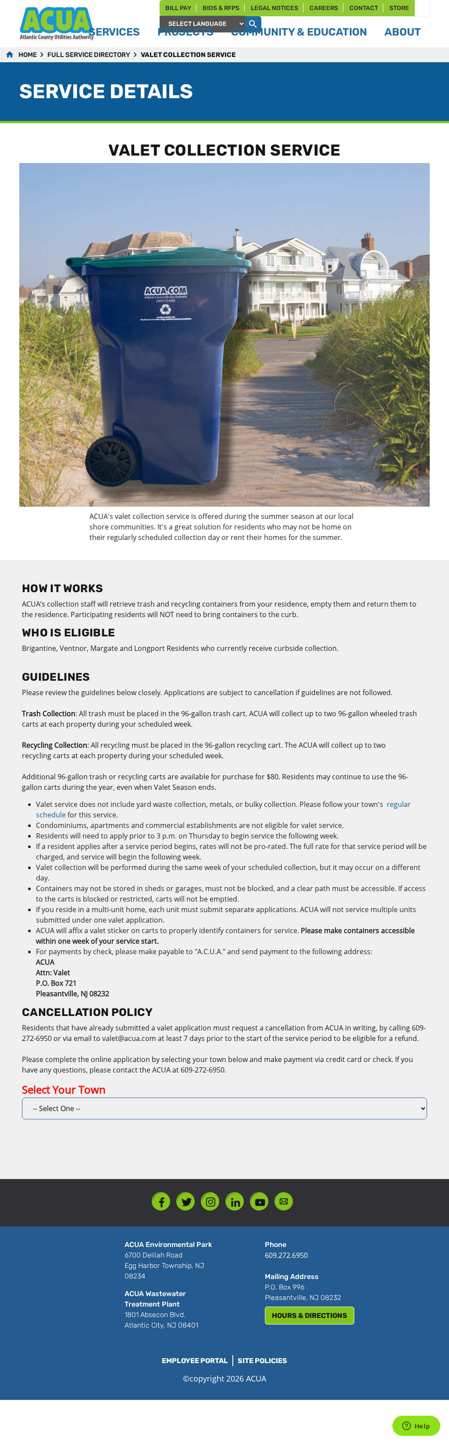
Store (399, 8)
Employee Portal (195, 1361)
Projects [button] (185, 32)
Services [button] (114, 32)
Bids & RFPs (221, 8)
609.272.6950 (286, 1255)
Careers (324, 8)
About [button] (403, 32)
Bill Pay (178, 8)
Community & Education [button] (299, 32)
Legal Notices (274, 8)
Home (27, 55)
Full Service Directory (88, 55)
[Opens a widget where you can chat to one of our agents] (416, 1427)
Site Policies (262, 1361)
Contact (363, 8)
